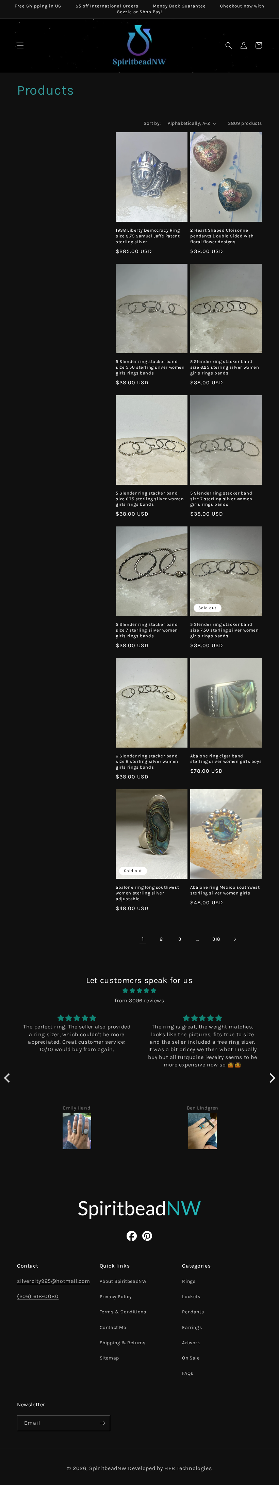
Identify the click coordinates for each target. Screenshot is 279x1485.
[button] (20, 45)
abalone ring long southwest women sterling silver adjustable (147, 893)
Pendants (193, 1312)
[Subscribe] (102, 1423)
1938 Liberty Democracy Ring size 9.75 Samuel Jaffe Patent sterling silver (148, 236)
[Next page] (234, 939)
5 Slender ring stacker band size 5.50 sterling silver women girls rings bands (150, 367)
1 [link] (143, 939)
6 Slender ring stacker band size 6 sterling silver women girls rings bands (147, 761)
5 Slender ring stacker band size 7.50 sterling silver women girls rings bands (224, 630)
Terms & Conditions (123, 1312)
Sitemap (109, 1358)
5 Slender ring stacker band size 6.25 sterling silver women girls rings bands (224, 367)
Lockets (191, 1296)
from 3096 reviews (139, 1000)
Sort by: (152, 123)
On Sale (190, 1358)
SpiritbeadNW (107, 1468)
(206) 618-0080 (38, 1296)
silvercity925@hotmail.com (53, 1281)
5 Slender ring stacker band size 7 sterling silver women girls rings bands (221, 498)
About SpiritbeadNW (123, 1281)
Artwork (191, 1343)
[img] (139, 991)
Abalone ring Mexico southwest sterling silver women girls (225, 890)
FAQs (187, 1373)
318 (216, 939)
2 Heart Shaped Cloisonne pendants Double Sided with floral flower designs (222, 236)
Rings (188, 1281)
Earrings (192, 1327)
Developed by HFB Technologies (170, 1468)
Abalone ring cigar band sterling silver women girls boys (226, 758)
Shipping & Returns (123, 1343)
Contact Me (113, 1327)
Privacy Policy (116, 1296)
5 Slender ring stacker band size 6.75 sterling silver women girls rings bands (150, 498)
